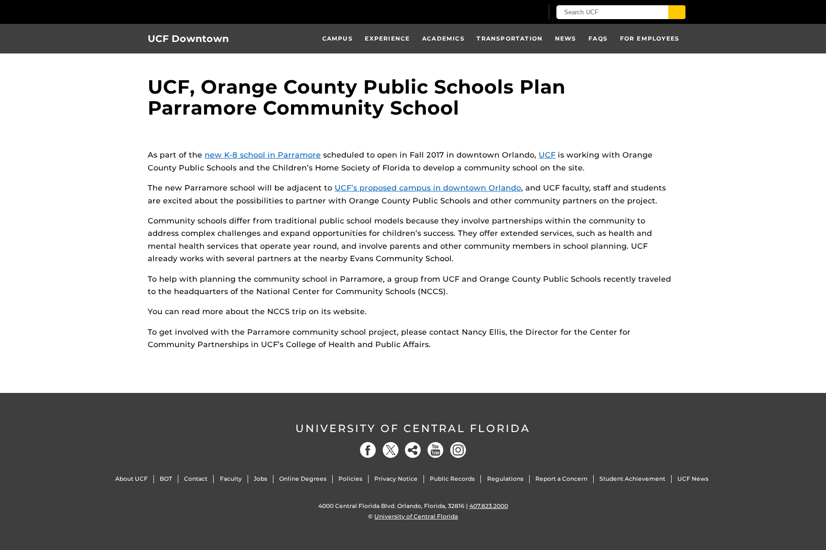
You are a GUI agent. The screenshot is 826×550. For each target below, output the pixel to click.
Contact (195, 478)
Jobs (260, 478)
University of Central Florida (413, 428)
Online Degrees (302, 478)
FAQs (598, 38)
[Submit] (676, 12)
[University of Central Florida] (217, 11)
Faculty (231, 478)
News (565, 38)
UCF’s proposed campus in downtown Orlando (428, 187)
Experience (387, 38)
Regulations (505, 478)
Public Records (452, 478)
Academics (443, 38)
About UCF (131, 478)
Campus (337, 38)
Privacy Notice (396, 478)
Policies (350, 478)
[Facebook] (368, 450)
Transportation (510, 38)
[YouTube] (435, 450)
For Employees (650, 38)
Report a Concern (561, 478)
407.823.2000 (488, 505)
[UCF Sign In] (512, 12)
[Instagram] (458, 450)
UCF (547, 154)
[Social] (413, 450)
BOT (166, 478)
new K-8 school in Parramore (263, 154)
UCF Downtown (188, 38)
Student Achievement (632, 478)
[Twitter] (390, 450)
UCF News (692, 478)
